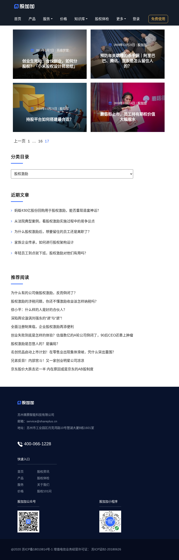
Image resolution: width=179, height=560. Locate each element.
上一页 (20, 141)
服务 (20, 484)
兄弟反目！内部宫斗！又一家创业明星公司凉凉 (47, 360)
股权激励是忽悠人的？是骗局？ (35, 344)
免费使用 (158, 19)
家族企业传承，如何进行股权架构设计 (44, 242)
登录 (136, 19)
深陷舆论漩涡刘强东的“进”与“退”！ (37, 318)
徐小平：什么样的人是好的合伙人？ (39, 310)
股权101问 (44, 491)
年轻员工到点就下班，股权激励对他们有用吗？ (51, 253)
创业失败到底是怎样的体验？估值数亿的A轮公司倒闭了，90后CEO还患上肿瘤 (72, 335)
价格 (63, 19)
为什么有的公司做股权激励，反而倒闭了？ (44, 293)
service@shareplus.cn (42, 421)
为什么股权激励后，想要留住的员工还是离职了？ (52, 232)
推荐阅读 (20, 277)
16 (40, 141)
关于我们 (43, 484)
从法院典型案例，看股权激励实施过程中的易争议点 (54, 221)
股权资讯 (43, 471)
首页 (17, 19)
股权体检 (102, 19)
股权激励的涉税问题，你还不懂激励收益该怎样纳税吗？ (54, 301)
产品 (32, 19)
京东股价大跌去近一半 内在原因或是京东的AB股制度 (52, 369)
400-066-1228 (37, 443)
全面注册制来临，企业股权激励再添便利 (42, 327)
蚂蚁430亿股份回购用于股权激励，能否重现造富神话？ (57, 210)
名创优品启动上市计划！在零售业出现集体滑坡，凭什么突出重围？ (63, 352)
